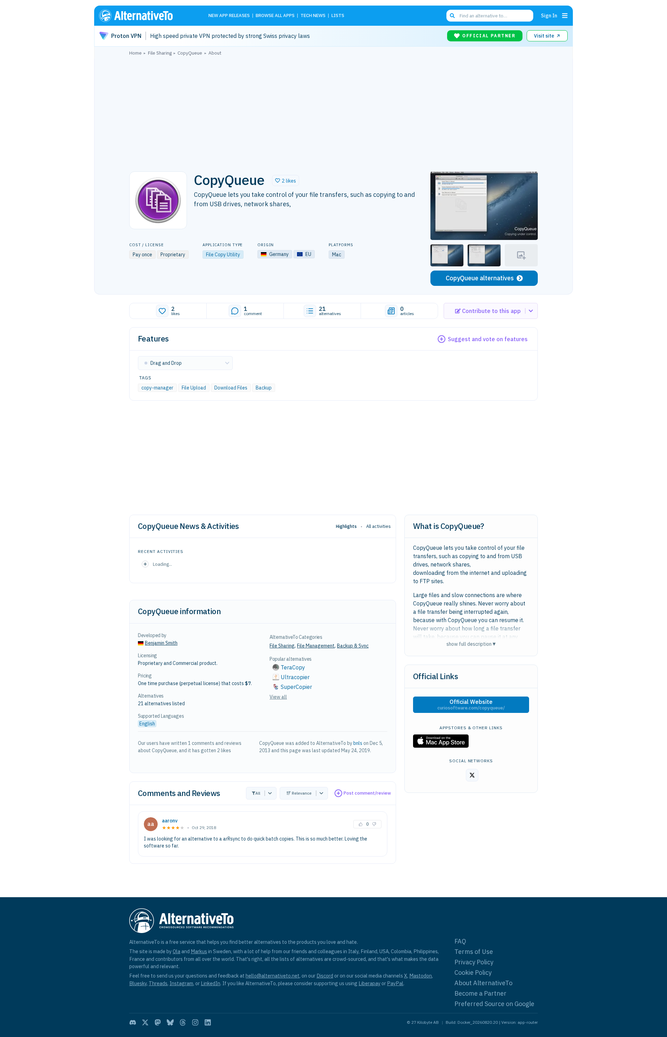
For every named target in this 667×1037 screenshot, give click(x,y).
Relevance (302, 793)
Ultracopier (295, 677)
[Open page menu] (565, 16)
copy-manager (157, 388)
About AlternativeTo (483, 983)
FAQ (460, 941)
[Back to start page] (146, 15)
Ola (176, 951)
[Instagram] (195, 1022)
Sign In (549, 15)
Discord (324, 975)
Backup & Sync (353, 646)
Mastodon (420, 975)
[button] (285, 180)
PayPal (395, 983)
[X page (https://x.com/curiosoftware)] (472, 775)
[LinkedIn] (207, 1022)
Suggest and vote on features (488, 339)
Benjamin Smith (161, 643)
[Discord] (132, 1022)
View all (278, 697)
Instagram (181, 983)
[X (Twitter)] (145, 1022)
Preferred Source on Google (494, 1004)
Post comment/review (367, 793)
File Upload (194, 388)
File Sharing (282, 646)
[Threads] (182, 1022)
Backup (264, 388)
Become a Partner (480, 993)
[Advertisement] (333, 111)
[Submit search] (452, 15)
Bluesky (138, 983)
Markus (199, 951)
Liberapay (369, 983)
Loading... (162, 564)
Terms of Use (473, 952)
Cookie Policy (473, 972)
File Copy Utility (223, 254)
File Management (316, 646)
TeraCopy (293, 667)
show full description (471, 644)
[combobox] (489, 16)
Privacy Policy (473, 962)
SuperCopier (296, 686)
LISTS (337, 16)
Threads (158, 983)
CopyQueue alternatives (480, 278)
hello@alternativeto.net (272, 975)
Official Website (471, 704)
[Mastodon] (157, 1022)
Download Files (230, 388)
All (257, 793)
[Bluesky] (170, 1022)
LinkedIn (210, 983)
